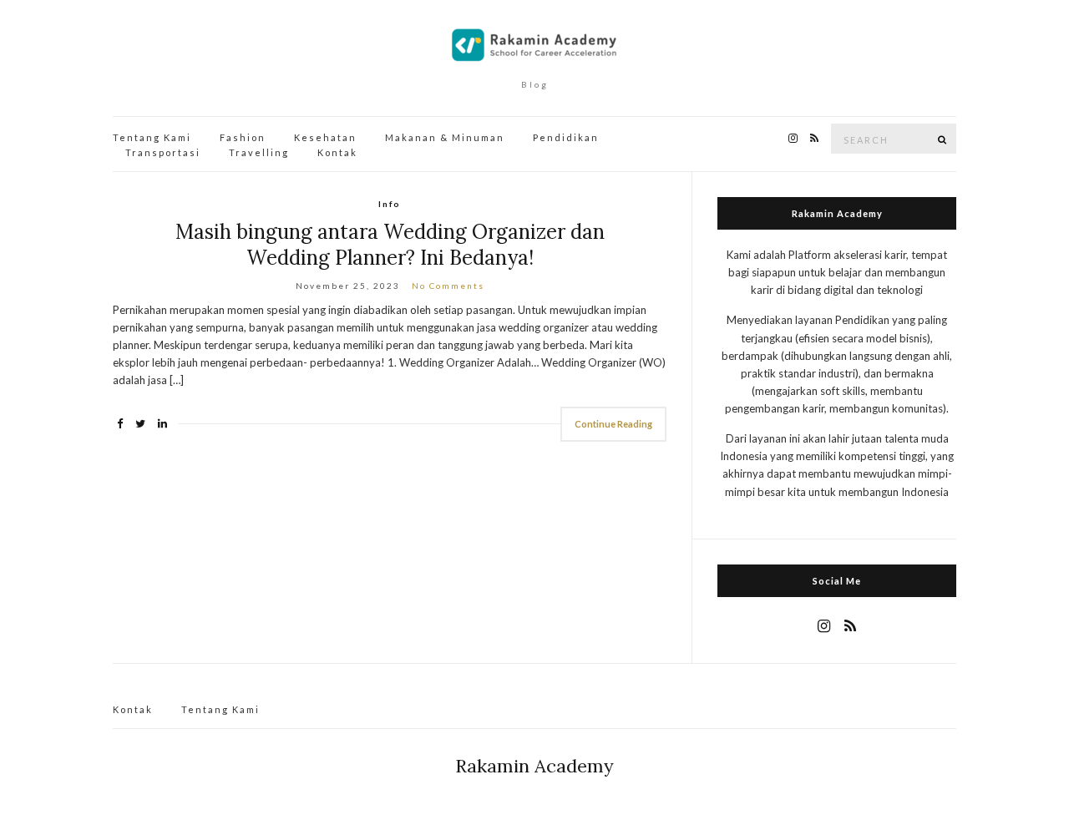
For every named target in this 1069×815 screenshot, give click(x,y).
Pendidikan (566, 137)
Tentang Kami (152, 137)
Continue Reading (613, 423)
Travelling (259, 152)
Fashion (243, 137)
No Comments (448, 286)
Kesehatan (325, 137)
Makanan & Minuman (444, 137)
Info (389, 204)
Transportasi (162, 152)
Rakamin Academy (534, 765)
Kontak (337, 152)
